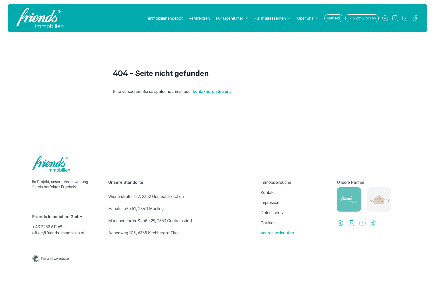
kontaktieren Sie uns (212, 91)
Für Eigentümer (229, 18)
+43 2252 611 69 (362, 18)
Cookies (268, 222)
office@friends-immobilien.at (58, 232)
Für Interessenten (270, 18)
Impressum (270, 202)
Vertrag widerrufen (277, 232)
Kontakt (333, 18)
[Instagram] (395, 18)
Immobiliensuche (276, 182)
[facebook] (385, 18)
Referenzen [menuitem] (199, 18)
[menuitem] (232, 18)
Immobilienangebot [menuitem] (165, 18)
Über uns (305, 18)
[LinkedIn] (405, 18)
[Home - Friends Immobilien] (39, 18)
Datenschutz (272, 212)
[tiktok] (415, 18)
